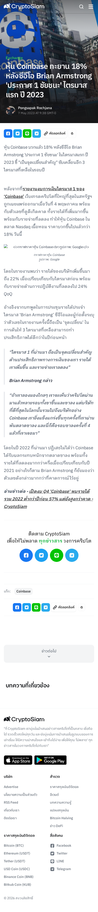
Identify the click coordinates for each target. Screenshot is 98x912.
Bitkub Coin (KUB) (17, 884)
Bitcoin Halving (61, 818)
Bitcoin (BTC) (14, 845)
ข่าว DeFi (56, 825)
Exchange (14, 58)
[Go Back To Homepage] (24, 7)
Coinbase (23, 591)
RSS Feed (11, 802)
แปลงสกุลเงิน (59, 810)
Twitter (62, 853)
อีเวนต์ (54, 794)
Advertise (11, 786)
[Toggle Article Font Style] (72, 133)
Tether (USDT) (14, 861)
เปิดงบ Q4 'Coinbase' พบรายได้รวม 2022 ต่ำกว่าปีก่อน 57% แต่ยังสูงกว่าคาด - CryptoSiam (48, 499)
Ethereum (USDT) (17, 853)
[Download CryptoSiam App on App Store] (18, 760)
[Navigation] (91, 6)
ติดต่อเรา (10, 818)
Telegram (64, 869)
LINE (60, 861)
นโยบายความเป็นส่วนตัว (20, 794)
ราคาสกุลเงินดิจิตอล (64, 786)
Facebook (64, 845)
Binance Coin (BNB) (19, 876)
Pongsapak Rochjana (35, 108)
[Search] (81, 6)
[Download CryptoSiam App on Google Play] (50, 760)
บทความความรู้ (60, 802)
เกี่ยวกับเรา (11, 810)
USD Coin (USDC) (17, 869)
